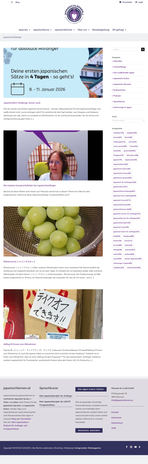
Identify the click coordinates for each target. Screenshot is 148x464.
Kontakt (115, 412)
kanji (116, 236)
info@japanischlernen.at (122, 400)
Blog (17, 2)
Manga (117, 250)
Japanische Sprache (122, 84)
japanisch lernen (122, 200)
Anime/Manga (119, 67)
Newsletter (26, 419)
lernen (117, 245)
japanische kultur (121, 169)
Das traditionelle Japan (123, 72)
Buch (128, 137)
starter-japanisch (133, 259)
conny (132, 142)
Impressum (116, 417)
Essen (134, 146)
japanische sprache (122, 178)
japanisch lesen (121, 227)
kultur (117, 241)
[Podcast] (139, 447)
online (117, 254)
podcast (129, 254)
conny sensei (120, 146)
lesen (128, 245)
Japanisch (131, 160)
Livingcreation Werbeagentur (87, 448)
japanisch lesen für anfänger (126, 231)
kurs (128, 241)
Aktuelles (117, 61)
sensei (117, 259)
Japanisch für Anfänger (124, 182)
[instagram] (131, 447)
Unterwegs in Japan (122, 107)
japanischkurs (120, 187)
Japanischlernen (121, 205)
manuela (130, 250)
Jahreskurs (132, 155)
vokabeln (118, 267)
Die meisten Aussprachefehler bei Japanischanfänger (29, 185)
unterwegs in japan (122, 263)
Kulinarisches (119, 90)
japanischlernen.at (122, 209)
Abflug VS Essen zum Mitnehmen (19, 344)
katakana (128, 236)
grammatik (130, 151)
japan (117, 160)
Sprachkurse (119, 101)
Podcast (117, 95)
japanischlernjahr (121, 223)
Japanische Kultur (121, 78)
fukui (117, 151)
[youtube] (135, 447)
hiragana (118, 155)
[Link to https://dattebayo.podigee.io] (12, 2)
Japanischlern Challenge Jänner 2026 (21, 103)
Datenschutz (117, 423)
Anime (117, 137)
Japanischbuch (120, 164)
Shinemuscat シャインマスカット (19, 261)
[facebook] (127, 447)
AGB (113, 428)
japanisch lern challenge (124, 196)
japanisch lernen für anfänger (126, 214)
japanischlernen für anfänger (126, 218)
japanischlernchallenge (124, 191)
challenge (119, 142)
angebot (132, 133)
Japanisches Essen (122, 173)
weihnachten (134, 267)
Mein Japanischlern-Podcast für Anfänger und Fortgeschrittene (16, 425)
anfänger (118, 133)
